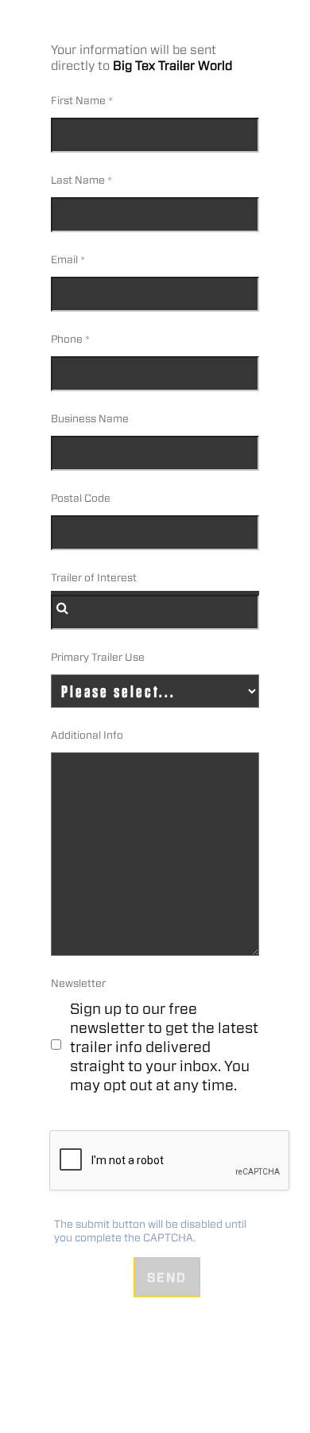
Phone (67, 339)
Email (64, 259)
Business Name (90, 418)
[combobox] (155, 612)
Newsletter (78, 983)
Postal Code (80, 498)
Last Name (78, 180)
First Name (78, 100)
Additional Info (87, 735)
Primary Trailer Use (98, 657)
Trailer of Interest (94, 577)
